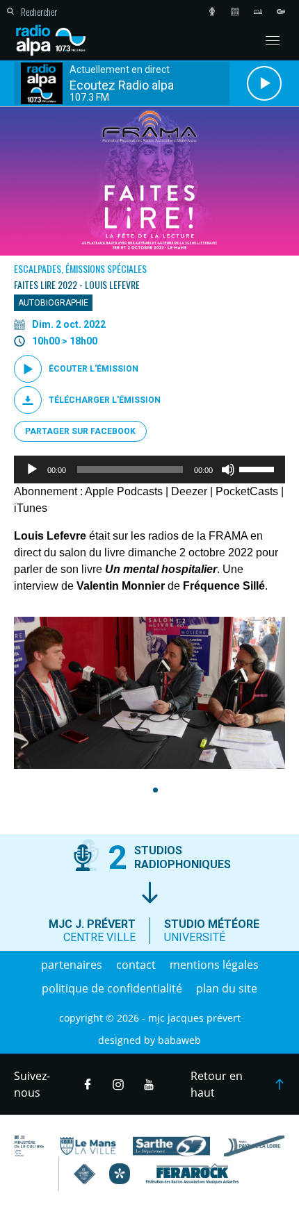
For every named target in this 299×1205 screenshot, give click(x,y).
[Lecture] (32, 469)
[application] (149, 469)
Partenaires (71, 964)
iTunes (30, 508)
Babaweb (179, 1040)
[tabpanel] (149, 693)
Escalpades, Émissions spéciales (80, 268)
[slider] (258, 468)
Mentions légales (214, 964)
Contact (136, 964)
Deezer (189, 491)
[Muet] (228, 469)
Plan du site (226, 988)
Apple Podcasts (124, 491)
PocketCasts (247, 491)
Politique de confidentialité (112, 988)
